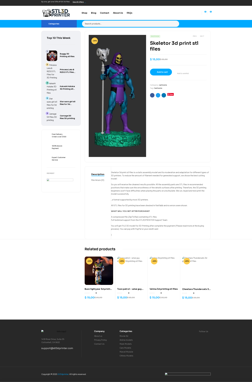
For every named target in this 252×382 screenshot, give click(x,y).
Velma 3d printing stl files (164, 289)
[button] (141, 39)
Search (175, 24)
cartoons (163, 85)
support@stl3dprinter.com (57, 348)
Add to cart (162, 72)
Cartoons (158, 88)
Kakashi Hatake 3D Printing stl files (67, 89)
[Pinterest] (209, 2)
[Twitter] (200, 2)
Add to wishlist (183, 73)
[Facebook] (195, 2)
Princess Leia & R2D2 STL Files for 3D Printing (67, 72)
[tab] (97, 174)
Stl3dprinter (63, 374)
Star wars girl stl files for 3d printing (67, 104)
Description (97, 174)
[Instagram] (204, 2)
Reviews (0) (97, 180)
